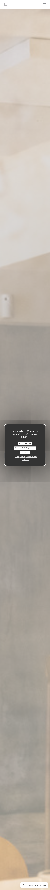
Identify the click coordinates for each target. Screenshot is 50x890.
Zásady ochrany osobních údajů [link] (26, 457)
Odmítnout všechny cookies (25, 448)
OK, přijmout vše (25, 443)
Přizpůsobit (25, 452)
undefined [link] (25, 460)
